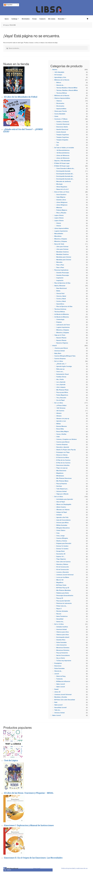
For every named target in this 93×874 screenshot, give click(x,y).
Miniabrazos (60, 476)
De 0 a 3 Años (58, 361)
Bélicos (58, 82)
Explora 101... (60, 556)
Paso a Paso (60, 265)
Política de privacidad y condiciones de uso (74, 868)
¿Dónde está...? (61, 364)
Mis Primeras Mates (62, 481)
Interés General (61, 132)
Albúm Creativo (61, 507)
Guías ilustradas (61, 642)
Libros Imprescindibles (61, 228)
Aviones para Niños (62, 522)
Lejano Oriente (59, 215)
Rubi (55, 702)
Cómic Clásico (60, 530)
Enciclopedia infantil (62, 637)
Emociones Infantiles (62, 465)
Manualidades (58, 233)
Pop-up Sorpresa (61, 483)
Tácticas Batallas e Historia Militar (66, 88)
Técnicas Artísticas (60, 309)
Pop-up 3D (59, 598)
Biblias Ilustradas (61, 525)
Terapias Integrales (62, 140)
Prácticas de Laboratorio (64, 603)
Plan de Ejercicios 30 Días (62, 283)
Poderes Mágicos (61, 210)
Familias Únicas (61, 377)
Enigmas (59, 322)
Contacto (42, 19)
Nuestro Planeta (61, 338)
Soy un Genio (60, 658)
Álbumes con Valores (62, 509)
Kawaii (56, 689)
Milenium (59, 207)
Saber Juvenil (60, 684)
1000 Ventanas (60, 408)
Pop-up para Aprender (63, 601)
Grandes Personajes (62, 272)
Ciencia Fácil (60, 293)
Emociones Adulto (62, 127)
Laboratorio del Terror (63, 325)
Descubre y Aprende (62, 447)
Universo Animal (61, 491)
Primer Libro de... (61, 606)
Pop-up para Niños (62, 392)
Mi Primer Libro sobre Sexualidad (64, 700)
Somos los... (60, 621)
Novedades (26, 19)
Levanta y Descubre (62, 572)
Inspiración (59, 278)
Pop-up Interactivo (62, 653)
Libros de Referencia (62, 155)
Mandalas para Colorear (63, 257)
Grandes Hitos (60, 640)
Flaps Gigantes (61, 559)
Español (9, 4)
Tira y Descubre (61, 397)
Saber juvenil (58, 705)
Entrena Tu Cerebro (62, 546)
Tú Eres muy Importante (63, 660)
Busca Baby (60, 429)
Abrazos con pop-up (62, 418)
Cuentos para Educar (62, 442)
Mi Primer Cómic (61, 585)
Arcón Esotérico (61, 194)
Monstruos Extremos (62, 647)
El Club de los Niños (62, 457)
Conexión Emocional (62, 124)
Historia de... (60, 85)
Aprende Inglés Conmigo (64, 366)
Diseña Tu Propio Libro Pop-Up (66, 450)
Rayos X (58, 608)
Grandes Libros (61, 200)
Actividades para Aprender (64, 499)
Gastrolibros (60, 304)
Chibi (58, 437)
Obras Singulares (61, 187)
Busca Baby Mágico (62, 431)
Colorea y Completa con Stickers (66, 439)
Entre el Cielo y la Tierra (61, 192)
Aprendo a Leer (61, 421)
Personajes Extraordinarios (64, 595)
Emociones (57, 666)
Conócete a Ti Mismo (60, 119)
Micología (59, 184)
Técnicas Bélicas (61, 93)
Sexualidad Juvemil (60, 707)
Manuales (59, 262)
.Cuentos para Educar (61, 348)
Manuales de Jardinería (63, 181)
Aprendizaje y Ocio (60, 77)
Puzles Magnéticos (62, 395)
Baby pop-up (60, 369)
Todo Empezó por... (62, 489)
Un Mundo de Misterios (61, 314)
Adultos (54, 69)
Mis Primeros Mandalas (63, 590)
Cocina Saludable (59, 114)
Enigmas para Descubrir (63, 543)
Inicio (7, 19)
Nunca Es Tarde (59, 244)
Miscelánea (57, 236)
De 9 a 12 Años (59, 624)
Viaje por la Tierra (59, 335)
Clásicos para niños (62, 632)
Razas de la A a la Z (62, 189)
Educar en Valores (62, 455)
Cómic (56, 116)
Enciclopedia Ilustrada (63, 171)
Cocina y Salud (61, 298)
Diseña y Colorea (61, 541)
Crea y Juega (60, 536)
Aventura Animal (59, 351)
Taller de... (57, 710)
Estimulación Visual (62, 374)
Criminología (60, 319)
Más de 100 (59, 580)
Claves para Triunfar (60, 111)
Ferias (34, 19)
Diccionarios (60, 103)
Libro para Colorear (62, 249)
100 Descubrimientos (62, 150)
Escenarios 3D (60, 554)
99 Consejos (58, 75)
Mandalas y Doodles (60, 697)
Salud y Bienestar (59, 285)
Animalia (59, 515)
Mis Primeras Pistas (62, 390)
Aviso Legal (36, 868)
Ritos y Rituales (61, 213)
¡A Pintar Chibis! (61, 405)
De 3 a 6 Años (58, 403)
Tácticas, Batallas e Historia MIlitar (67, 90)
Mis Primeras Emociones (64, 478)
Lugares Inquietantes (61, 231)
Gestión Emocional (62, 129)
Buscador (61, 19)
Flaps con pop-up (61, 468)
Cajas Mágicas (60, 197)
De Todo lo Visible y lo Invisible (64, 147)
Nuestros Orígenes (62, 343)
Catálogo (14, 19)
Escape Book (60, 551)
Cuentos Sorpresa (60, 358)
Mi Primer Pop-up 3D (62, 588)
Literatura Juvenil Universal (64, 575)
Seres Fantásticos (62, 616)
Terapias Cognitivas (62, 134)
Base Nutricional (61, 288)
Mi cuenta (51, 19)
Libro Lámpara (60, 387)
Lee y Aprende (60, 382)
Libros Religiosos (61, 202)
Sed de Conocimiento (63, 655)
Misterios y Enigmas (60, 239)
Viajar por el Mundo (62, 494)
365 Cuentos (60, 410)
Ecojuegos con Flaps (63, 452)
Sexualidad (59, 619)
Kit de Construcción (62, 567)
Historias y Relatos (62, 564)
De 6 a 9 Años (58, 496)
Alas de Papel (60, 502)
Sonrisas (59, 486)
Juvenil (56, 674)
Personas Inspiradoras (61, 270)
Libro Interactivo (61, 645)
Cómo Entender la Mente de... (65, 168)
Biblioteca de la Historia (61, 80)
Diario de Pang (60, 676)
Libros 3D (57, 692)
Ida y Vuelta (60, 379)
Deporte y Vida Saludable (62, 160)
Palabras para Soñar (62, 593)
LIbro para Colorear (62, 246)
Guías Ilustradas (59, 668)
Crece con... (60, 371)
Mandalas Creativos (62, 252)
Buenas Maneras (61, 426)
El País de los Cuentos (63, 460)
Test (57, 142)
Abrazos (58, 413)
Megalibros (59, 582)
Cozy (57, 533)
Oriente (58, 223)
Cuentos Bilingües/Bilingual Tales (64, 356)
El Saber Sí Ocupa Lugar (61, 163)
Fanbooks (59, 679)
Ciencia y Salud (61, 296)
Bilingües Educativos (63, 528)
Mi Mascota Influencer (63, 681)
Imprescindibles (61, 108)
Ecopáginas (58, 663)
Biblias (58, 423)
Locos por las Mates (62, 577)
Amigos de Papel (61, 512)
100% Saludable (59, 72)
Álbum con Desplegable (63, 504)
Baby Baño (57, 353)
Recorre (58, 614)
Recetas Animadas (62, 611)
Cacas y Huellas (61, 434)
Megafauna (59, 473)
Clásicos (59, 101)
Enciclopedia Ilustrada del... (65, 174)
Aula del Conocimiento (63, 520)
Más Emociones (61, 470)
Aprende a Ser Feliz (62, 517)
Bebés (58, 291)
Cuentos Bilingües (62, 538)
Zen (57, 145)
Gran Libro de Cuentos (63, 562)
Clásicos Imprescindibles (62, 98)
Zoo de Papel (60, 400)
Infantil (54, 345)
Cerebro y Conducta (62, 121)
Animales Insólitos (62, 627)
